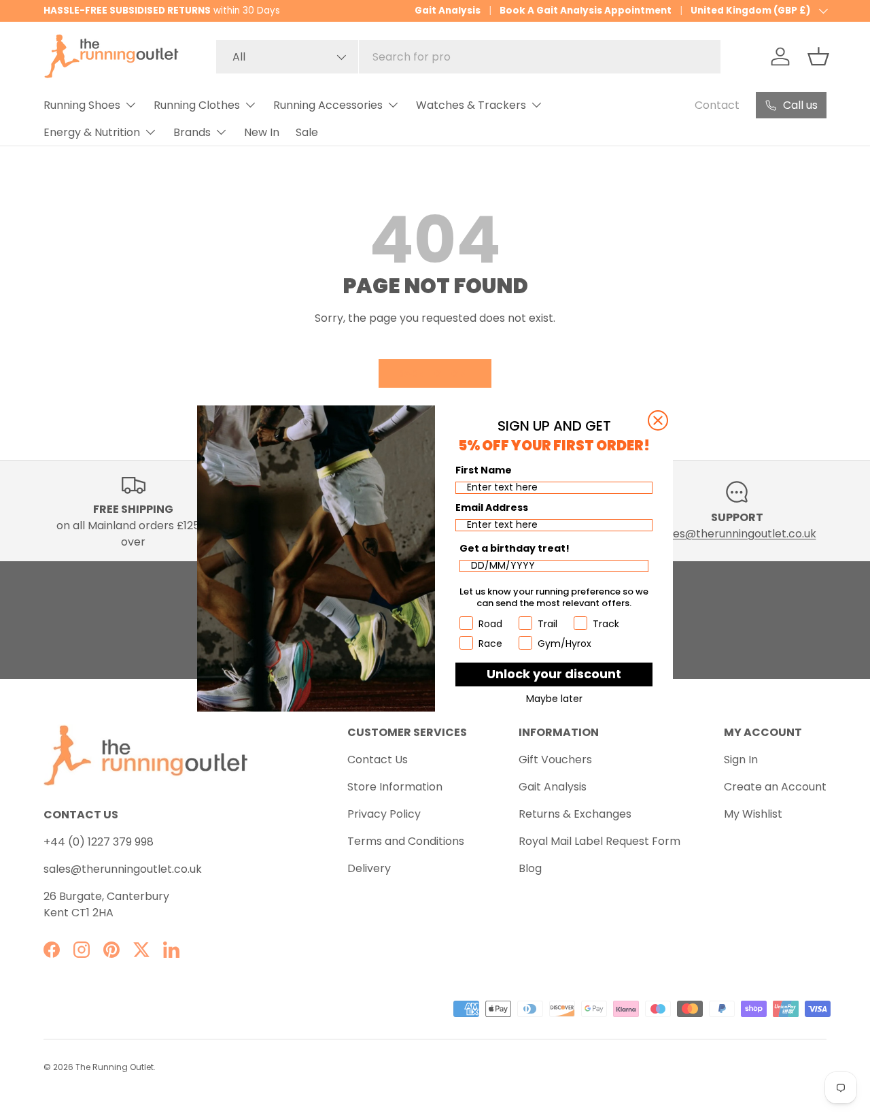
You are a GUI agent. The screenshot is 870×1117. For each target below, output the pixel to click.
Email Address (491, 507)
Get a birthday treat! (514, 548)
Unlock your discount (554, 673)
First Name (483, 470)
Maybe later (554, 698)
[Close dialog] (657, 420)
